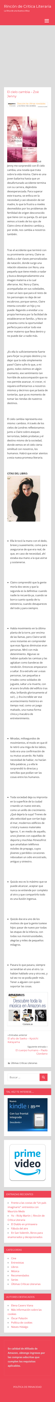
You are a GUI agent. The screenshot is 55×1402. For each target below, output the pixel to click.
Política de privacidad (27, 1387)
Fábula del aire (19, 1228)
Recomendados (20, 1275)
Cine (13, 1258)
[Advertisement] (27, 54)
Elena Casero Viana (22, 1305)
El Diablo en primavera (24, 1224)
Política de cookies (21, 1322)
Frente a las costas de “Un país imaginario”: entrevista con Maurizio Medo (27, 1207)
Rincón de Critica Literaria (27, 6)
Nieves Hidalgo (19, 1327)
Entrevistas (17, 1262)
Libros (14, 1267)
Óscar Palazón (19, 1318)
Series (14, 1279)
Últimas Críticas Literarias (24, 1063)
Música (15, 1271)
